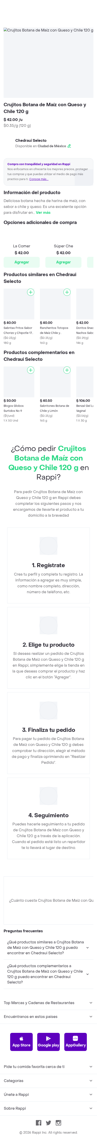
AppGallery (76, 1045)
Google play (48, 1045)
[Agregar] (30, 292)
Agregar (21, 262)
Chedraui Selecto (30, 140)
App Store (21, 1045)
